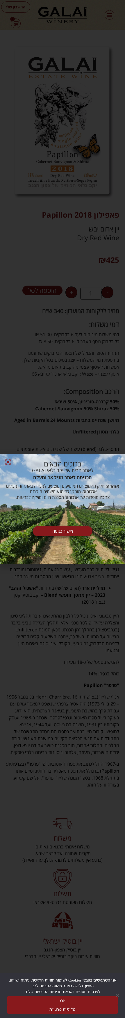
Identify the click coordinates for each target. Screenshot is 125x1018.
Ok (62, 1000)
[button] (8, 462)
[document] (62, 509)
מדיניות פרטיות (62, 1009)
